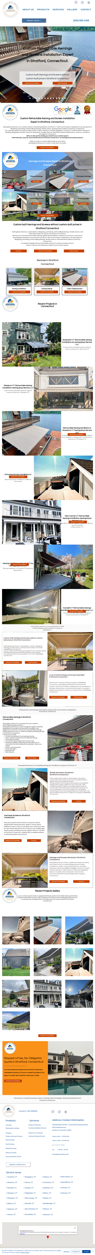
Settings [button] (66, 1251)
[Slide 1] (30, 98)
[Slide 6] (45, 98)
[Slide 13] (65, 98)
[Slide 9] (53, 98)
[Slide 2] (32, 98)
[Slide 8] (50, 98)
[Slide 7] (47, 98)
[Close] (93, 1252)
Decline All (76, 1251)
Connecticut (16, 649)
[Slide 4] (38, 98)
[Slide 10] (56, 98)
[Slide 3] (35, 98)
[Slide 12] (62, 98)
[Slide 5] (42, 98)
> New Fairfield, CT (31, 1209)
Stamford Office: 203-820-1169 (60, 1140)
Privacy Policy (25, 1252)
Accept (86, 1251)
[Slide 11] (59, 98)
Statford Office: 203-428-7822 (60, 1136)
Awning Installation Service (37, 1128)
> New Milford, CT (66, 1182)
